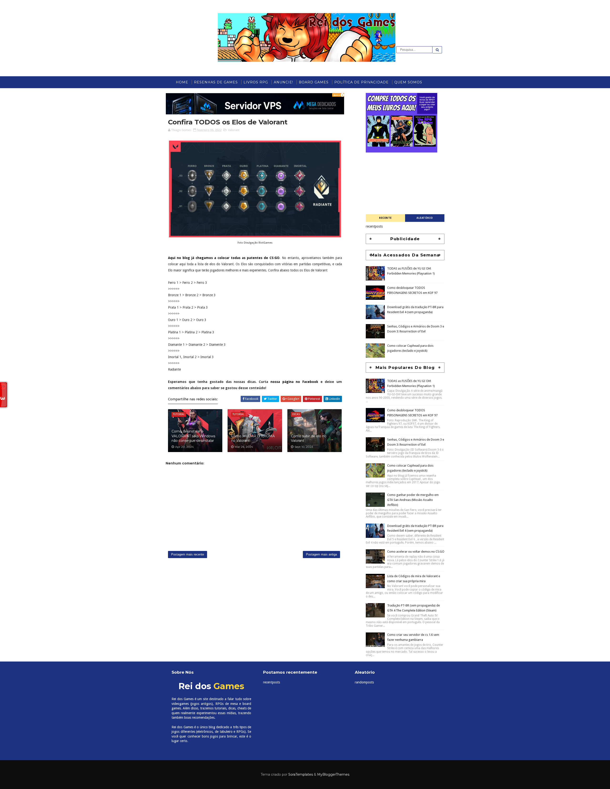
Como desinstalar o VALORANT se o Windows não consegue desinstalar (193, 436)
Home (182, 82)
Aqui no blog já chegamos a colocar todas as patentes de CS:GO (224, 258)
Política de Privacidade (361, 82)
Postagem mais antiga (321, 554)
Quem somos (408, 82)
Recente (385, 217)
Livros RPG (256, 82)
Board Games (314, 82)
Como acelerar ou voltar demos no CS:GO (415, 759)
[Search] (437, 49)
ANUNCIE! (283, 82)
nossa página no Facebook (294, 382)
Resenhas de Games (216, 82)
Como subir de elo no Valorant (308, 438)
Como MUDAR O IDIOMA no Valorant (253, 438)
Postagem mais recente (187, 554)
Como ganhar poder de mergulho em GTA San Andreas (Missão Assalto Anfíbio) (413, 707)
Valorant (233, 130)
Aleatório (425, 217)
